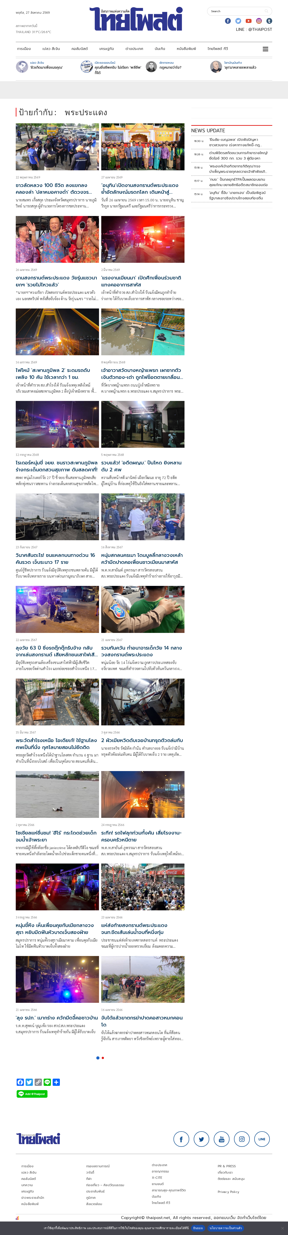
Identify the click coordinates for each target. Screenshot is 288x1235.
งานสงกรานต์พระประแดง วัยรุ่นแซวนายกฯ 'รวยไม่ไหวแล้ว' (56, 281)
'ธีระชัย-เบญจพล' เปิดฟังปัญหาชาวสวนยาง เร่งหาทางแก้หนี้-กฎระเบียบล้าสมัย (234, 142)
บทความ (27, 1185)
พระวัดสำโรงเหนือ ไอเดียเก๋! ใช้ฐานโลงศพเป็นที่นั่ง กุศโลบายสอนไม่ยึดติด (56, 744)
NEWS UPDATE (208, 130)
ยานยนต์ (158, 1184)
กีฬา (89, 1179)
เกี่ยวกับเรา (225, 1172)
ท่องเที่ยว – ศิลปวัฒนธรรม (105, 1185)
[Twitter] (238, 21)
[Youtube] (248, 21)
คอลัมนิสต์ (80, 49)
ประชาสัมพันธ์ (95, 1191)
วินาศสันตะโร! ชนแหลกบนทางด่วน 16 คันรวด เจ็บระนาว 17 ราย (55, 558)
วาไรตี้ (90, 1172)
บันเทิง (160, 49)
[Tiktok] (269, 21)
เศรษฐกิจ (106, 49)
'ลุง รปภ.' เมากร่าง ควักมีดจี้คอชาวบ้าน (57, 1017)
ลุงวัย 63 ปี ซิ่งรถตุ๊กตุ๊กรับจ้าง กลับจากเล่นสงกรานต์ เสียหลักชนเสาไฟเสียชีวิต (57, 655)
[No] (282, 1228)
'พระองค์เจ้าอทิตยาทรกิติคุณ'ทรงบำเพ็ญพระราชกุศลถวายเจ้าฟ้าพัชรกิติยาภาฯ (238, 169)
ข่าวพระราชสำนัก (32, 1197)
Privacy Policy (228, 1192)
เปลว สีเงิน (51, 49)
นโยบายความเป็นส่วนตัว (226, 1228)
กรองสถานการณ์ (98, 1166)
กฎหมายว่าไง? (170, 67)
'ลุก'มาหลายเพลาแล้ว (240, 67)
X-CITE (157, 1177)
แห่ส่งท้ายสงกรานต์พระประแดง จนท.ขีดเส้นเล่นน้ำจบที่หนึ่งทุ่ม (134, 929)
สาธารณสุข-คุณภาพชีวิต (169, 1190)
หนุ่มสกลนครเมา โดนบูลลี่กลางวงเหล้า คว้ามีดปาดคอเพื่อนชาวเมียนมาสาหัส (142, 558)
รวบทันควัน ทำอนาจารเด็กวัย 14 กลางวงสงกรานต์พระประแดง (141, 651)
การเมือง (24, 49)
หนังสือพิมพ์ (186, 49)
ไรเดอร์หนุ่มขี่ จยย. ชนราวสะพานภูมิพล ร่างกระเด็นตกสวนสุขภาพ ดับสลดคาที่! (57, 466)
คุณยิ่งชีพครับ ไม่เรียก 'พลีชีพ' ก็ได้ (118, 70)
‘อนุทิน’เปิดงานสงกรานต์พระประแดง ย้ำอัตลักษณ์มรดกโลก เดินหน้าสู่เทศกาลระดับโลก (139, 192)
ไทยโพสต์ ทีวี (218, 49)
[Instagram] (259, 21)
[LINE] (262, 1139)
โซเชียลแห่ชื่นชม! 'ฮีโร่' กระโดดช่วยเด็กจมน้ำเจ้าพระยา (56, 836)
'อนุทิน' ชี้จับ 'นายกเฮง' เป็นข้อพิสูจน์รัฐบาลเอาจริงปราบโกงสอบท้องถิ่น (237, 195)
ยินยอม (198, 1228)
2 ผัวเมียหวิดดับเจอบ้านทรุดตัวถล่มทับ (142, 740)
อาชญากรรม (160, 1171)
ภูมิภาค (91, 1197)
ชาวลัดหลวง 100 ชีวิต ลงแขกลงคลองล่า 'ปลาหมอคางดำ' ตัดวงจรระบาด (52, 192)
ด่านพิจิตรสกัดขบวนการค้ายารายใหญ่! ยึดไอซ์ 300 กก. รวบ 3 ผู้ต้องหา (238, 155)
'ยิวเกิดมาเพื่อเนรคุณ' (46, 67)
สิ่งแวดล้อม (94, 1204)
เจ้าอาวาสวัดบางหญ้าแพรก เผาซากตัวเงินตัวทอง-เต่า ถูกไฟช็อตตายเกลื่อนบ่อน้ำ (141, 377)
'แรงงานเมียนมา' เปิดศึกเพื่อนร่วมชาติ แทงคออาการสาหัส (141, 281)
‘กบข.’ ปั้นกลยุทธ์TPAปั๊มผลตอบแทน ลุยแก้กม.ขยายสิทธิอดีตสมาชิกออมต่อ (238, 182)
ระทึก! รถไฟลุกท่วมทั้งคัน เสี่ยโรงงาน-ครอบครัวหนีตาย (141, 836)
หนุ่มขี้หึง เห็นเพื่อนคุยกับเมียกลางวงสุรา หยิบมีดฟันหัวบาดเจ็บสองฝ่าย (55, 929)
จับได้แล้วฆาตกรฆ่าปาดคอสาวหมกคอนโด (142, 1021)
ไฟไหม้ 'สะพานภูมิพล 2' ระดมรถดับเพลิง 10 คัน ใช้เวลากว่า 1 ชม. (53, 374)
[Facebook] (228, 21)
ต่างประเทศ (134, 49)
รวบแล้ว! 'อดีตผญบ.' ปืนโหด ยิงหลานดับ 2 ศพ (141, 466)
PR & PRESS (227, 1166)
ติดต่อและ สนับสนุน (231, 1179)
